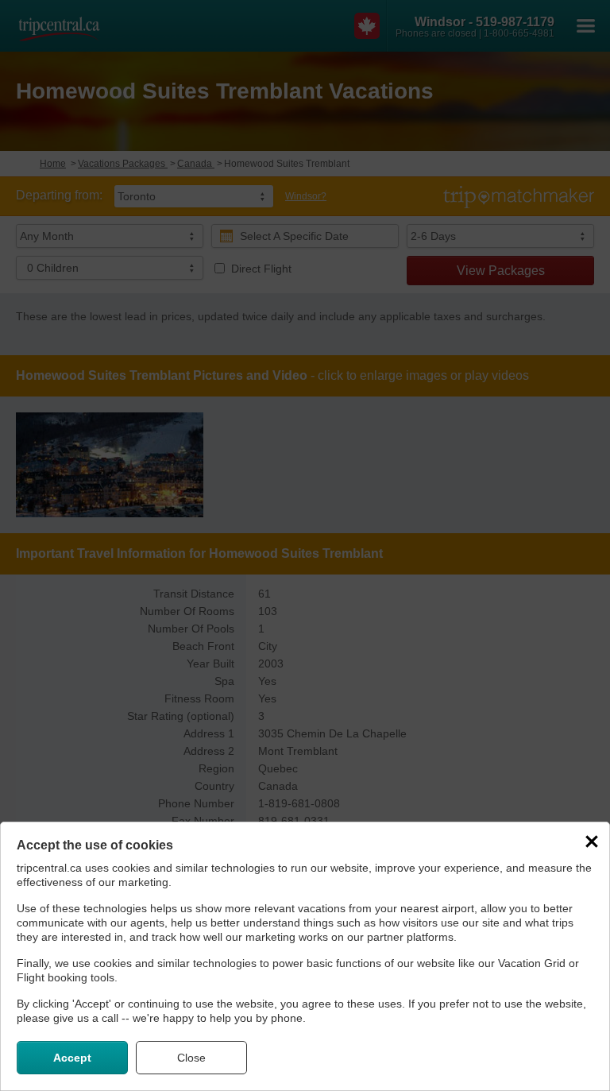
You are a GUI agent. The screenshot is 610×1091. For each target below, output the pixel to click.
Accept (72, 1057)
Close (191, 1057)
